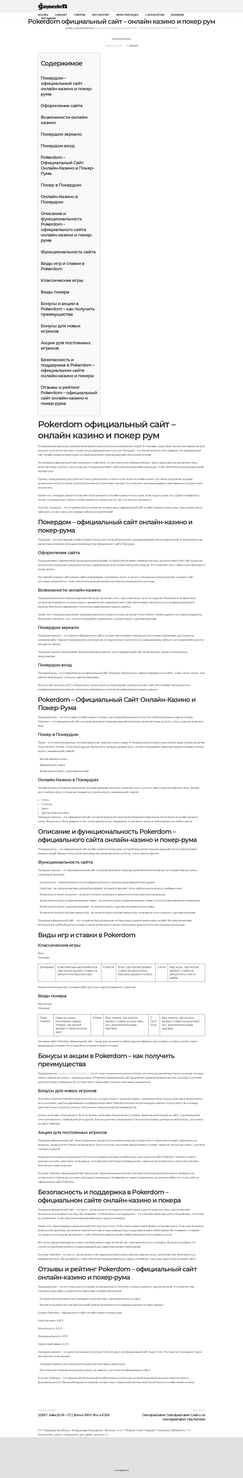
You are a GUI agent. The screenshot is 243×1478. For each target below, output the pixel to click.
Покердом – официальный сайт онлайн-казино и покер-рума (67, 86)
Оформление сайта (62, 105)
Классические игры (62, 280)
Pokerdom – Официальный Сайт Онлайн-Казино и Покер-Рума (67, 165)
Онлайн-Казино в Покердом (59, 199)
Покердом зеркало (61, 134)
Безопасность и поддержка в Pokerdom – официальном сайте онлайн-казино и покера (68, 367)
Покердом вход (57, 145)
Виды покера (55, 292)
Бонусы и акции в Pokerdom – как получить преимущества (67, 309)
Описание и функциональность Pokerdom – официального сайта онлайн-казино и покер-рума (67, 227)
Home (68, 28)
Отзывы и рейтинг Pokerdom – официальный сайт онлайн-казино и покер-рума (69, 395)
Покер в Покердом (61, 185)
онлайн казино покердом (72, 1073)
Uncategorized (84, 28)
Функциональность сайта (68, 251)
